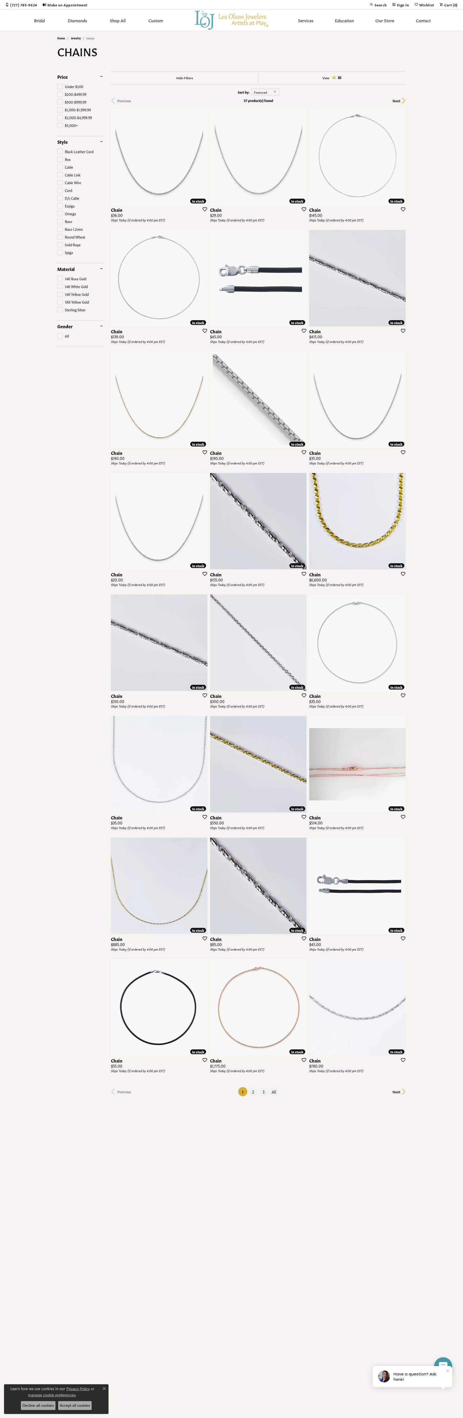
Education (344, 20)
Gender (65, 326)
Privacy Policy (78, 1389)
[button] (378, 4)
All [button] (274, 1091)
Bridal (39, 20)
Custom (155, 20)
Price (62, 76)
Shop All (118, 20)
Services (305, 20)
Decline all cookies (38, 1405)
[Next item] (201, 156)
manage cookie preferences (52, 1395)
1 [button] (244, 1091)
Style (62, 141)
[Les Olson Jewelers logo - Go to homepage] (231, 20)
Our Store (384, 20)
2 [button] (253, 1091)
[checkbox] (70, 86)
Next (396, 100)
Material (66, 269)
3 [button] (263, 1091)
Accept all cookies (75, 1405)
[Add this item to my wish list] (203, 209)
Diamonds (77, 20)
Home (61, 38)
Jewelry (76, 38)
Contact (423, 20)
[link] (21, 4)
